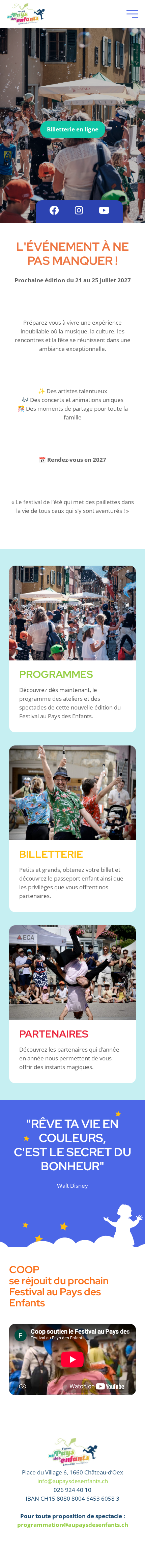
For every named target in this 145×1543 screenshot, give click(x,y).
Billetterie (51, 854)
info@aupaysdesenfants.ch (72, 1481)
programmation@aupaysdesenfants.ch (72, 1525)
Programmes (56, 674)
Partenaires (53, 1034)
